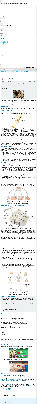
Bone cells (4, 378)
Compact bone (5, 379)
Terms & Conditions (20, 401)
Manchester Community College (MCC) (24, 71)
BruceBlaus (10, 380)
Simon (12, 375)
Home (5, 71)
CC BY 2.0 (18, 375)
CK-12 (19, 376)
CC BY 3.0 (16, 378)
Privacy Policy (16, 401)
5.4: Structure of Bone (9, 384)
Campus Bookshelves (12, 71)
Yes (10, 395)
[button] (3, 54)
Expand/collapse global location (35, 71)
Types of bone (4, 380)
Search (2, 69)
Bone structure (5, 376)
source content (31, 385)
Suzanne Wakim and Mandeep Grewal (9, 78)
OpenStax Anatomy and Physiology (15, 379)
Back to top (2, 392)
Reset (1, 28)
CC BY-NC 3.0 (26, 376)
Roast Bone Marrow (5, 375)
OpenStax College (10, 378)
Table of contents (32, 81)
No (14, 395)
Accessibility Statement (27, 401)
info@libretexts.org (11, 402)
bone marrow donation (12, 303)
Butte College (6, 79)
